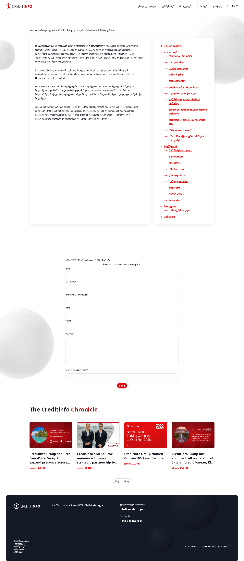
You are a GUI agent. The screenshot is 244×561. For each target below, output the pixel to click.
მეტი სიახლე (122, 481)
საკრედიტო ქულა (178, 68)
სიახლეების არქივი (179, 210)
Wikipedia (174, 200)
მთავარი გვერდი (173, 45)
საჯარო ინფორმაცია (180, 130)
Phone (68, 321)
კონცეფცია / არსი (178, 181)
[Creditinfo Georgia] (27, 506)
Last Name (71, 282)
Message (70, 334)
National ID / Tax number (78, 295)
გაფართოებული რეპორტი (183, 87)
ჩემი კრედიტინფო (146, 6)
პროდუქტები (185, 6)
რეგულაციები (176, 193)
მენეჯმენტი (174, 187)
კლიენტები (175, 162)
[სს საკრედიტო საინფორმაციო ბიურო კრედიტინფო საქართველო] (19, 6)
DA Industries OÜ (222, 546)
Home (33, 30)
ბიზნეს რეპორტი (178, 80)
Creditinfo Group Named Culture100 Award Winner (144, 456)
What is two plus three (77, 370)
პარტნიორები (176, 169)
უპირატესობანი (177, 175)
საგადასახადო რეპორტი (182, 93)
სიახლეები (202, 6)
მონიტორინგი (176, 62)
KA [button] (233, 6)
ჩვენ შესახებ (167, 6)
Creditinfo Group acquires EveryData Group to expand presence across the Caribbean (50, 460)
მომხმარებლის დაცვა (180, 150)
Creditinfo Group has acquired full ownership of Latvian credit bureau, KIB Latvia (192, 460)
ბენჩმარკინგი (176, 74)
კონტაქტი (218, 6)
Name (69, 269)
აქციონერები (176, 156)
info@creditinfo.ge (131, 509)
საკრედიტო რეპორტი (180, 56)
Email (69, 308)
